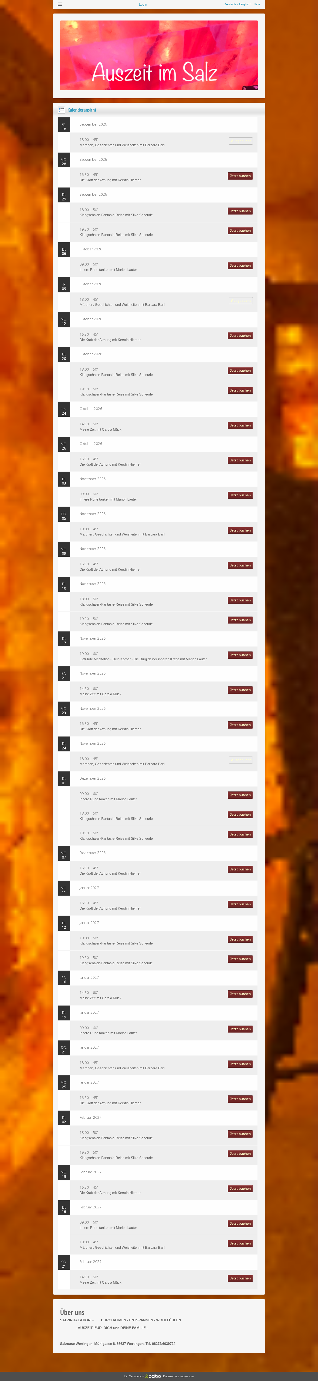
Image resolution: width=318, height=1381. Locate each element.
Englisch (245, 4)
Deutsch (230, 4)
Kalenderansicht (82, 110)
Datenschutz (171, 1376)
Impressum (187, 1376)
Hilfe (257, 4)
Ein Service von (134, 1376)
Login (143, 4)
